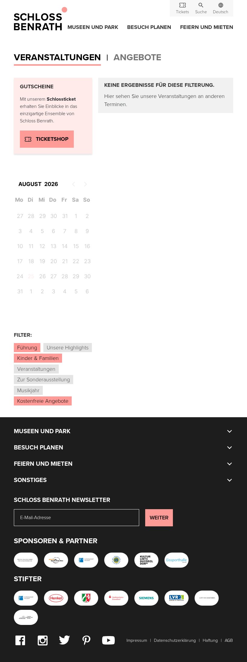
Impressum (137, 640)
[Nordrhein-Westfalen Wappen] (86, 598)
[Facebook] (20, 640)
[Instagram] (42, 640)
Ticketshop (52, 139)
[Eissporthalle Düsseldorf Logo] (176, 560)
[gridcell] (30, 277)
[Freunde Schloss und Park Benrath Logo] (25, 617)
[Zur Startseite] (40, 19)
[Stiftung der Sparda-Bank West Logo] (56, 560)
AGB (229, 640)
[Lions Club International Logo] (116, 560)
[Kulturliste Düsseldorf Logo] (146, 560)
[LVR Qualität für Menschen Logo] (176, 598)
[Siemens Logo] (146, 598)
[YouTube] (108, 640)
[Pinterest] (86, 640)
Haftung (210, 640)
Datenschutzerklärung (175, 640)
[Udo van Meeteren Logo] (206, 598)
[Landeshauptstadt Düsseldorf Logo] (86, 560)
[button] (201, 8)
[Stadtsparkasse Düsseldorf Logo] (116, 598)
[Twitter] (64, 640)
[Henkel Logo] (56, 598)
